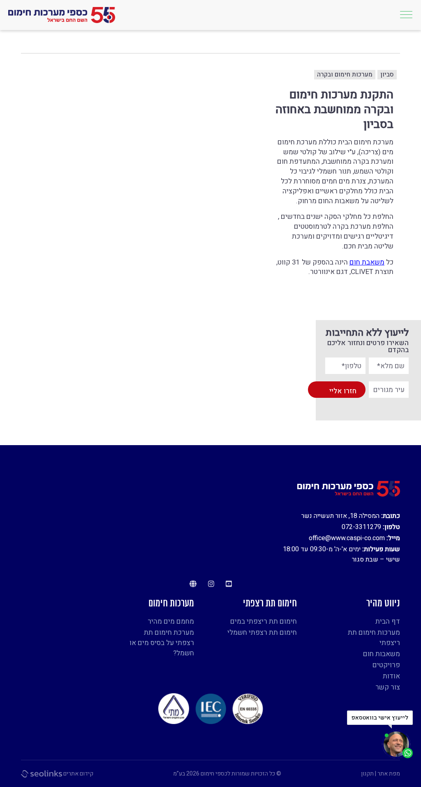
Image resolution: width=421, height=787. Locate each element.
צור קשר (387, 687)
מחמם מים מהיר (171, 621)
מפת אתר (388, 773)
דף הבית (387, 621)
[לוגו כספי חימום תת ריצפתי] (61, 15)
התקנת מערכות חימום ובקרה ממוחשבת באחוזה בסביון (334, 110)
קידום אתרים (77, 773)
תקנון (367, 773)
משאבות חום (381, 654)
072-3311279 (361, 527)
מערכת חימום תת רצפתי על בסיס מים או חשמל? (162, 642)
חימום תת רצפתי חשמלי (262, 632)
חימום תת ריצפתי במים (263, 621)
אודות (391, 676)
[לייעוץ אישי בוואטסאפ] (397, 744)
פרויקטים (389, 43)
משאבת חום (366, 262)
